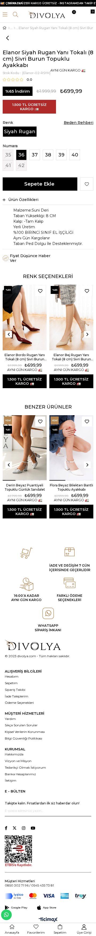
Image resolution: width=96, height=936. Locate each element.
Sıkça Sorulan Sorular (21, 725)
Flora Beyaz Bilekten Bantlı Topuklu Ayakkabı (71, 487)
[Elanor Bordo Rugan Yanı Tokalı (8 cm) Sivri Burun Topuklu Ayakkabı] (25, 317)
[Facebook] (6, 828)
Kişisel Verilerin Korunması (25, 732)
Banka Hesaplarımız (20, 774)
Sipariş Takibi (15, 690)
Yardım (10, 719)
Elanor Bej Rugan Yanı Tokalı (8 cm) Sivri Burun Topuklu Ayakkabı (71, 357)
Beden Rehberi (78, 122)
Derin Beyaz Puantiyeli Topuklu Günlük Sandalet (25, 487)
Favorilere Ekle (40, 291)
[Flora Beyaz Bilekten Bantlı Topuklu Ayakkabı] (71, 448)
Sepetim (11, 683)
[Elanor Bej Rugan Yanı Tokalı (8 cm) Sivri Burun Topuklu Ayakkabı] (71, 317)
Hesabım (11, 676)
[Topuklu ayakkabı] (14, 28)
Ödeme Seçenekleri (19, 703)
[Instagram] (23, 828)
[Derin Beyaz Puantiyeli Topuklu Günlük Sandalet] (25, 448)
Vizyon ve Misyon (18, 761)
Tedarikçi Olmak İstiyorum (25, 767)
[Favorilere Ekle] (86, 184)
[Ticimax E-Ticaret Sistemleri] (48, 920)
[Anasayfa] (9, 28)
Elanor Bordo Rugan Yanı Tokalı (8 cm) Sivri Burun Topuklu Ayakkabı (25, 357)
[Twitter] (15, 828)
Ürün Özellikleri (23, 199)
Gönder (87, 810)
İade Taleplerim (16, 696)
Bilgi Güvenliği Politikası (23, 738)
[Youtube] (33, 828)
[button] (9, 480)
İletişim (10, 780)
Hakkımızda (14, 754)
